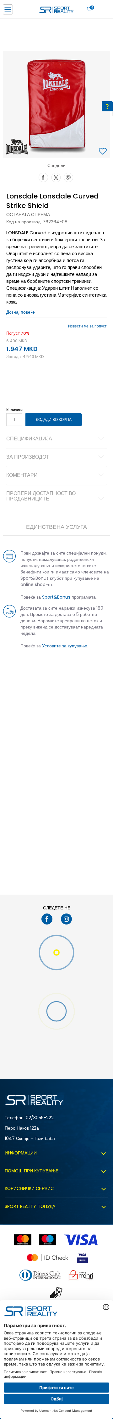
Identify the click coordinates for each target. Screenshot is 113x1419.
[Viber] (68, 177)
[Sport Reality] (56, 11)
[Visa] (81, 1239)
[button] (103, 152)
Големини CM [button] (68, 380)
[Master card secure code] (47, 1257)
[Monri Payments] (81, 1275)
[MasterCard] (22, 1239)
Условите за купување (64, 646)
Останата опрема (28, 214)
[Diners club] (40, 1275)
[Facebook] (43, 177)
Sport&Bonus (56, 597)
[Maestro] (47, 1239)
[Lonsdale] (17, 146)
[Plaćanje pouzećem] (56, 1292)
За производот (27, 457)
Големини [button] (42, 380)
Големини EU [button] (17, 380)
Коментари (22, 475)
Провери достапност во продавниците (41, 497)
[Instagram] (66, 919)
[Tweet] (56, 177)
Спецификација (29, 439)
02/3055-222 (40, 1118)
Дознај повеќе (20, 312)
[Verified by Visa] (82, 1257)
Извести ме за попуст (87, 326)
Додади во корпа (54, 419)
